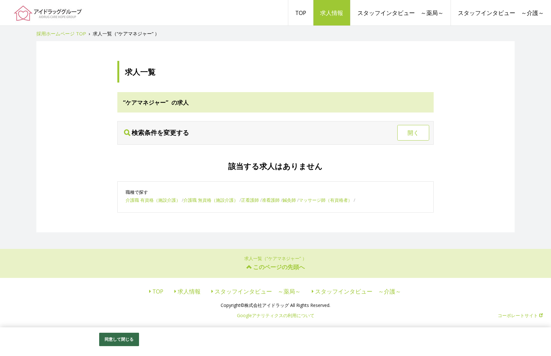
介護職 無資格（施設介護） (210, 200)
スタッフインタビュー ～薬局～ (400, 13)
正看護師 (250, 200)
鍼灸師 (289, 200)
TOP (300, 13)
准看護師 (271, 200)
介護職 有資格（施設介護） (153, 200)
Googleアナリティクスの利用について (275, 315)
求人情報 (331, 13)
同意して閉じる (119, 339)
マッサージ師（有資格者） (325, 200)
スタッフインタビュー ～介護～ (501, 13)
